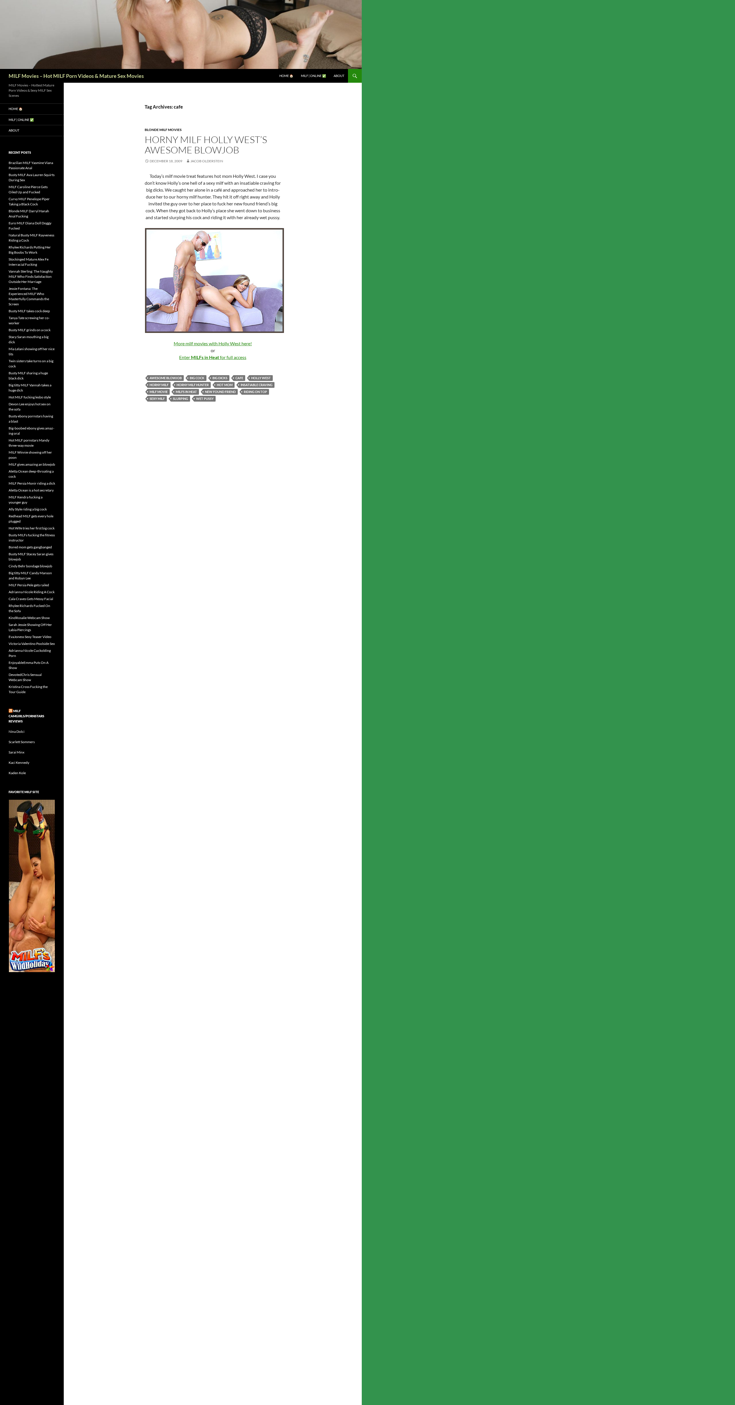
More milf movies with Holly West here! (213, 343)
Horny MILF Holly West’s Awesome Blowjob (206, 145)
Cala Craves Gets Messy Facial (31, 599)
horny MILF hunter (193, 385)
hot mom (225, 385)
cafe (239, 378)
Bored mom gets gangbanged (30, 547)
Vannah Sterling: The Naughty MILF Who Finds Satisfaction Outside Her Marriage (31, 276)
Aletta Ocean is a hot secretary (31, 490)
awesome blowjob (166, 378)
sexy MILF (157, 398)
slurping (180, 398)
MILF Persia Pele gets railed (29, 585)
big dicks (219, 378)
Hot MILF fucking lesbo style (30, 397)
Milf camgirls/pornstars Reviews (26, 716)
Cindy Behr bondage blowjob (30, 566)
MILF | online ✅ (313, 76)
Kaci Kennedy (19, 762)
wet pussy (205, 398)
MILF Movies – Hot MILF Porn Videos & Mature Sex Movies (76, 76)
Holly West (261, 378)
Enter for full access (212, 357)
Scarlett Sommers (22, 742)
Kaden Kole (17, 773)
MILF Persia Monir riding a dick (32, 483)
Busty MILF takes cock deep (29, 311)
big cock (197, 378)
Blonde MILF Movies (163, 130)
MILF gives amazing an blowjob (32, 464)
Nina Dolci (16, 731)
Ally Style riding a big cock (28, 509)
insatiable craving (256, 385)
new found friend (220, 392)
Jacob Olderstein (206, 161)
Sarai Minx (16, 752)
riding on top (255, 392)
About (339, 76)
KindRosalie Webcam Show (29, 618)
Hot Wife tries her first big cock (32, 528)
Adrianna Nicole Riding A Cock (32, 592)
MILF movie (159, 392)
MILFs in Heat (186, 392)
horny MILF (159, 385)
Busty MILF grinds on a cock (30, 330)
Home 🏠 (286, 76)
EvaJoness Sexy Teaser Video (30, 637)
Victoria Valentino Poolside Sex (32, 643)
